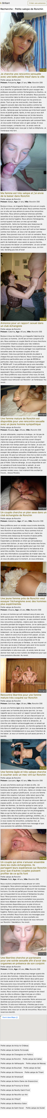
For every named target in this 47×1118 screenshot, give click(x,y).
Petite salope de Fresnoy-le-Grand (15, 1086)
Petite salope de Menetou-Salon (14, 1103)
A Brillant (5, 3)
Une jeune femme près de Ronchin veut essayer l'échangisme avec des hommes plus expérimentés (23, 601)
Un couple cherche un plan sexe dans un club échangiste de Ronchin (23, 514)
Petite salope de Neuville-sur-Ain (14, 1094)
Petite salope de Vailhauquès (12, 1063)
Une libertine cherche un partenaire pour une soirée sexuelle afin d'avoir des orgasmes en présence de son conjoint (23, 960)
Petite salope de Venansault (12, 1077)
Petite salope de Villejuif (10, 1099)
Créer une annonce (37, 3)
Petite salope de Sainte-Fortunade (15, 1050)
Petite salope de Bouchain (11, 1068)
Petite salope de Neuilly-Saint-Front (15, 1090)
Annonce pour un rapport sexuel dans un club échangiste (22, 324)
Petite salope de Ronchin (11, 1059)
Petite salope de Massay (36, 1063)
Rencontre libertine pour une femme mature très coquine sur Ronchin (21, 696)
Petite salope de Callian (32, 1059)
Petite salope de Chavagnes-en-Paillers (17, 1054)
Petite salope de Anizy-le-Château (15, 1046)
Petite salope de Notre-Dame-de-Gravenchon (19, 1081)
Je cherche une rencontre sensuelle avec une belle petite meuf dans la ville (22, 75)
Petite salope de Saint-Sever (12, 1108)
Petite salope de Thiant (34, 1072)
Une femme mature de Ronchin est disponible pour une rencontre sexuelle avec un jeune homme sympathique (22, 421)
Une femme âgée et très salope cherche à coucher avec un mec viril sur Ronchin (23, 773)
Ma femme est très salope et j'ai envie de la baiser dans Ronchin (22, 194)
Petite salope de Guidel (35, 1108)
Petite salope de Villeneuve (12, 1072)
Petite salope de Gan (32, 1068)
